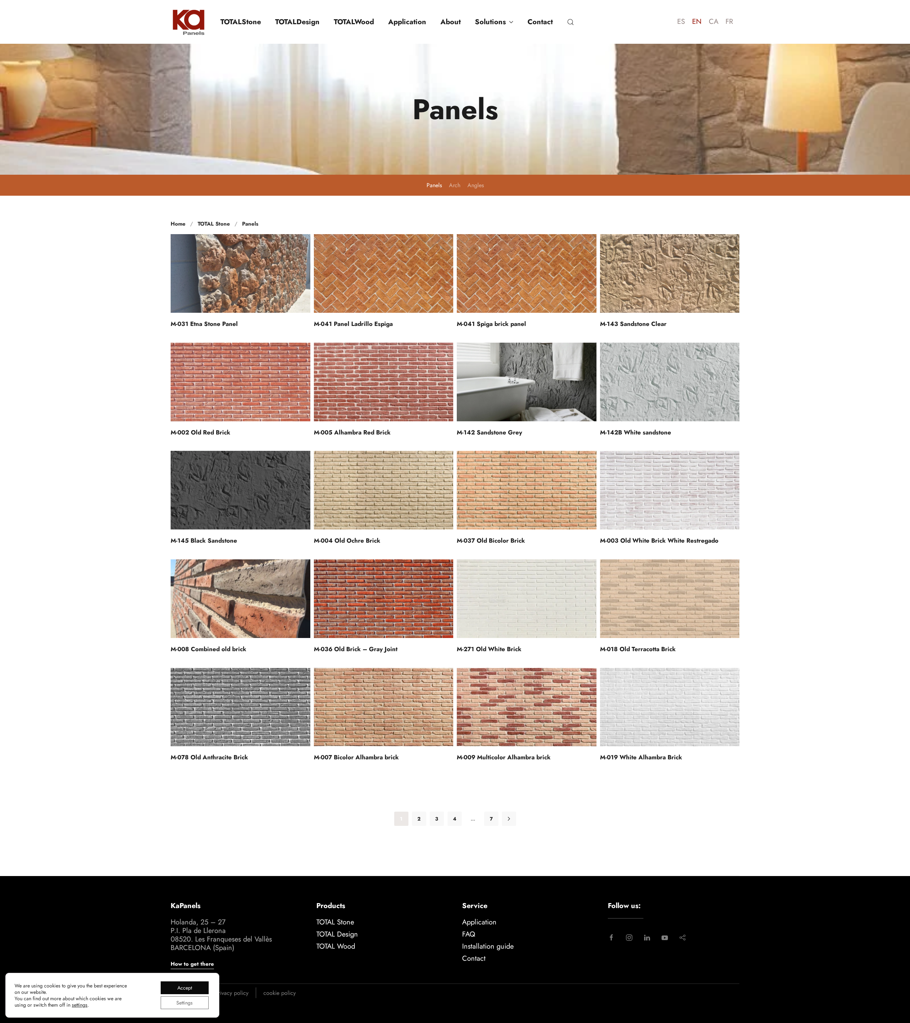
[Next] (509, 819)
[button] (570, 22)
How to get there (192, 964)
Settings (184, 1002)
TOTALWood (354, 22)
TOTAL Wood (335, 946)
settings (79, 1005)
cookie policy (279, 993)
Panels (434, 185)
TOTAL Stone (335, 922)
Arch (454, 185)
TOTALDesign (297, 22)
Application (407, 22)
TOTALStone (240, 22)
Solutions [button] (490, 22)
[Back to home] (188, 22)
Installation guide (488, 946)
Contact (540, 22)
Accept (184, 987)
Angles (475, 185)
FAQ (468, 934)
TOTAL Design (337, 934)
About (450, 22)
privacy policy (231, 993)
